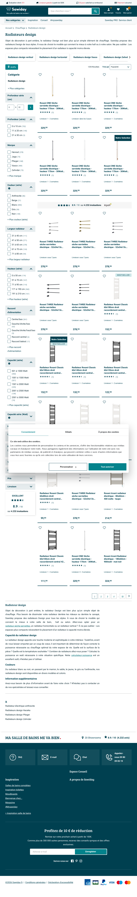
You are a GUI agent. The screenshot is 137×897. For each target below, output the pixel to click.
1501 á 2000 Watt (20, 385)
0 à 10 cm (19, 126)
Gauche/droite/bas (21, 325)
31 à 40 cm (19, 235)
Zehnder (18, 170)
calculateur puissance (81, 655)
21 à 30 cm (18, 135)
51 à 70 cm (19, 280)
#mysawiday (56, 20)
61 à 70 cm (19, 249)
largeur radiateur (18, 259)
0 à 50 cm (19, 275)
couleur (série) (17, 219)
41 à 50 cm (19, 240)
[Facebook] (72, 861)
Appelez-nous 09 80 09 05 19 (120, 757)
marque (14, 176)
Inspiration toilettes (14, 789)
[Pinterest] (76, 861)
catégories (16, 88)
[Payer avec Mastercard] (128, 882)
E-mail (53, 757)
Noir (16, 213)
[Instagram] (80, 861)
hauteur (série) (17, 299)
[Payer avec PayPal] (103, 882)
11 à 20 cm (19, 130)
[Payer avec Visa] (112, 882)
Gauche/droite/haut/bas (23, 332)
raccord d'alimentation (14, 349)
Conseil (44, 20)
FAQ (20, 757)
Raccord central (20, 337)
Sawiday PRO (111, 20)
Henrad (17, 152)
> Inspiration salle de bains (18, 813)
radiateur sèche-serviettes (17, 626)
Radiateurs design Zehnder (18, 719)
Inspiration (33, 20)
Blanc (17, 205)
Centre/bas (19, 319)
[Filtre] (30, 107)
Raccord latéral (21, 341)
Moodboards (11, 794)
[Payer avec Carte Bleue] (95, 882)
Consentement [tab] (28, 432)
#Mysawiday (11, 806)
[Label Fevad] (87, 882)
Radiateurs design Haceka (17, 710)
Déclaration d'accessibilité (60, 882)
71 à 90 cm (19, 284)
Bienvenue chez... (13, 798)
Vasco (17, 165)
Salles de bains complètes (18, 785)
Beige (16, 200)
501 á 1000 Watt (19, 372)
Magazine (10, 802)
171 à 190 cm (20, 289)
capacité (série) (18, 405)
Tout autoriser (107, 467)
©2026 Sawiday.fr (14, 882)
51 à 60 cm (19, 244)
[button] (40, 74)
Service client (125, 20)
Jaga (16, 156)
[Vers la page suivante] (129, 596)
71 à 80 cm (19, 253)
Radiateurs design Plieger (17, 714)
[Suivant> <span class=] (130, 57)
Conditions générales (35, 882)
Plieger (17, 161)
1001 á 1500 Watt (20, 379)
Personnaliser (66, 467)
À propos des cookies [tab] (108, 432)
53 (122, 596)
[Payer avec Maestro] (120, 882)
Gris (15, 209)
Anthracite (18, 195)
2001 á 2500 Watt (20, 392)
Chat (84, 757)
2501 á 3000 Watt (20, 399)
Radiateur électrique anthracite (20, 706)
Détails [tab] (68, 432)
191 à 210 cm (20, 293)
